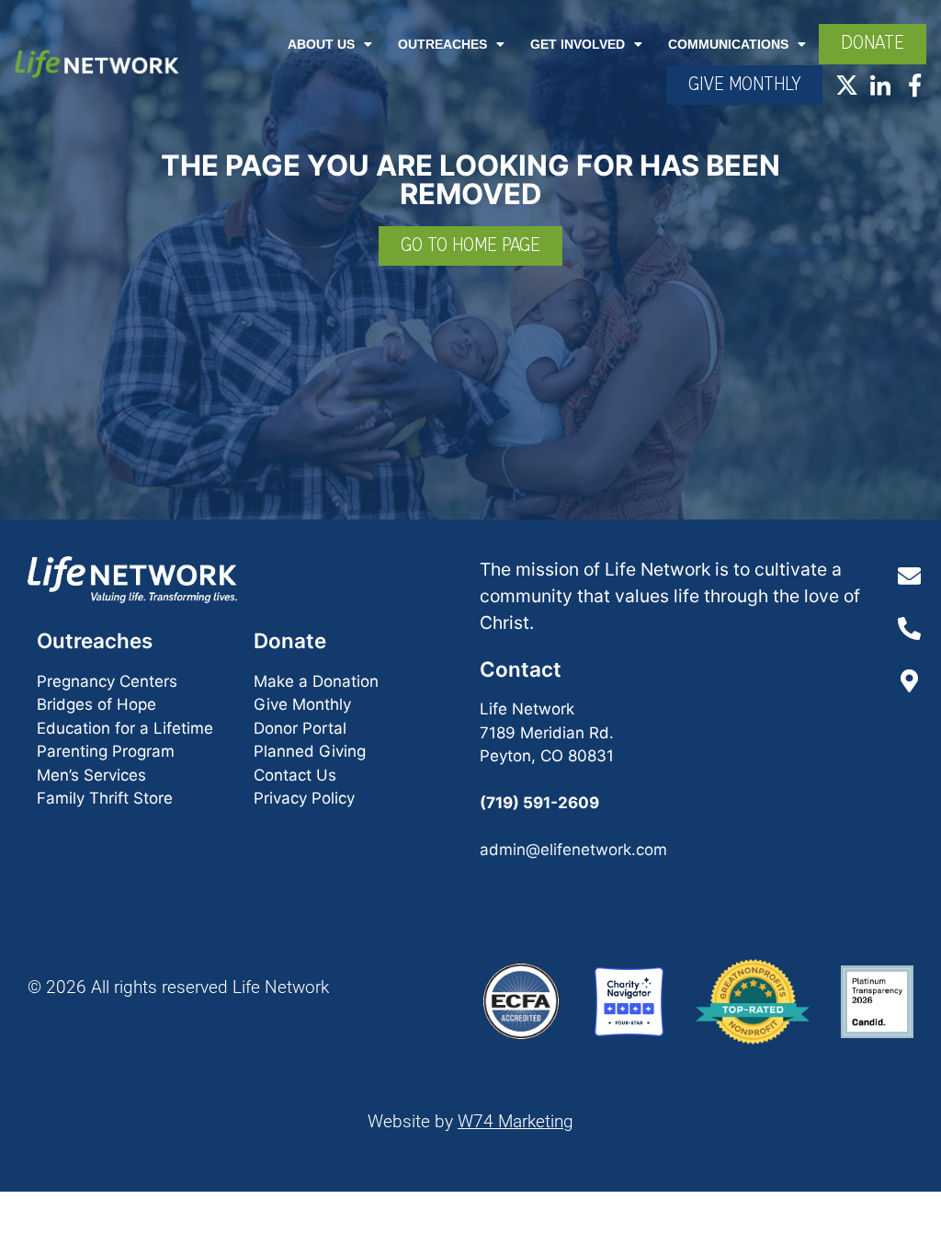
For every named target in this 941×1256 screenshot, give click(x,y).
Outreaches (442, 44)
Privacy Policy (304, 798)
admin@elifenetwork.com (573, 849)
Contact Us (295, 775)
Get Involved (577, 44)
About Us (321, 44)
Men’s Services (91, 775)
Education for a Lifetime (125, 728)
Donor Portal (300, 728)
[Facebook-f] (914, 85)
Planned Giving (310, 751)
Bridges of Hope (96, 704)
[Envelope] (909, 576)
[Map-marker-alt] (909, 680)
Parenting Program (106, 751)
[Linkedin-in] (880, 85)
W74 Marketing (515, 1121)
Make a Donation (316, 681)
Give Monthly (302, 704)
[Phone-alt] (909, 628)
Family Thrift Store (105, 798)
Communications (728, 44)
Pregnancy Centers (107, 681)
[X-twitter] (846, 85)
